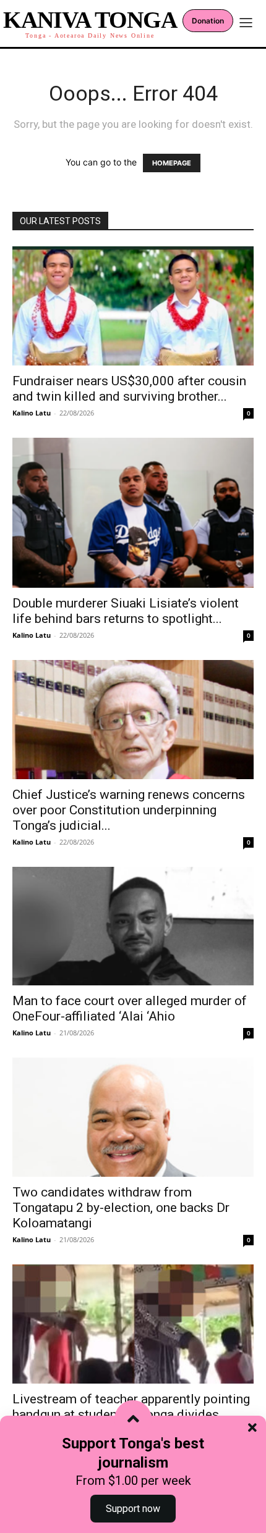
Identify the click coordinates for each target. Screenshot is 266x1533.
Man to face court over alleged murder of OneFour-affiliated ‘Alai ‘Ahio (129, 1008)
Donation (208, 20)
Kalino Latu (31, 412)
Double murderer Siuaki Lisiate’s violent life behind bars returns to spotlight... (125, 611)
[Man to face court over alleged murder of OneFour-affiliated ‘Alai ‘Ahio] (133, 926)
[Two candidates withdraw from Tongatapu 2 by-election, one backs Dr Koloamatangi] (133, 1117)
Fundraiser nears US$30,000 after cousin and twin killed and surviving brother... (129, 389)
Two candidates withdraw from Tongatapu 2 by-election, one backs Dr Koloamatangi (121, 1207)
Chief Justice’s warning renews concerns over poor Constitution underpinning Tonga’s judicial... (128, 810)
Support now (133, 1508)
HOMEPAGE (171, 163)
